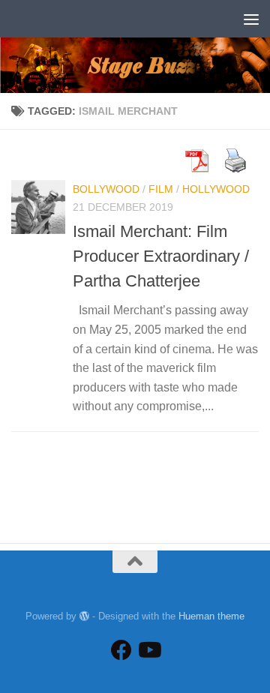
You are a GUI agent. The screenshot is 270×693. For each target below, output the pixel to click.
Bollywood (106, 189)
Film (160, 189)
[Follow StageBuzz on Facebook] (121, 650)
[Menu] (251, 19)
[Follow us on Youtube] (148, 650)
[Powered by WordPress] (84, 616)
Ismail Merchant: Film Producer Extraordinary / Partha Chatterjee (161, 256)
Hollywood (216, 189)
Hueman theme (211, 616)
